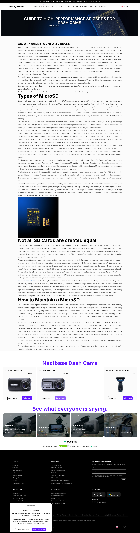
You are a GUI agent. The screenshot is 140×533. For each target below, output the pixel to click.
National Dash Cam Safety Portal (61, 483)
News (14, 473)
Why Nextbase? (17, 470)
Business (75, 6)
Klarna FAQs (55, 478)
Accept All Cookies (39, 529)
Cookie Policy (73, 515)
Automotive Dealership (58, 493)
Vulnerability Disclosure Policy (90, 515)
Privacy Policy (61, 515)
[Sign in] (124, 6)
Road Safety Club (18, 483)
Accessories (59, 6)
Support (67, 6)
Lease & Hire (55, 498)
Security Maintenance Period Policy (114, 515)
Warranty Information (58, 475)
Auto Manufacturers (86, 6)
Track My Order (56, 465)
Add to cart (27, 398)
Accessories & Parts (18, 501)
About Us (15, 465)
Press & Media (17, 475)
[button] (70, 441)
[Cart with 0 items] (129, 6)
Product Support (56, 467)
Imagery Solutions (100, 6)
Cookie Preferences (23, 529)
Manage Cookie (17, 478)
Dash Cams (49, 6)
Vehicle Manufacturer (58, 503)
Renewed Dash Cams (19, 496)
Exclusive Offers (39, 6)
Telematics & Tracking (58, 501)
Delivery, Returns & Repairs (60, 480)
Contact (53, 473)
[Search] (127, 6)
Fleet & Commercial (57, 496)
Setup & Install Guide (58, 470)
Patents (14, 480)
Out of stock (60, 398)
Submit (123, 479)
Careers (15, 467)
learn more (41, 524)
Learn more (12, 398)
